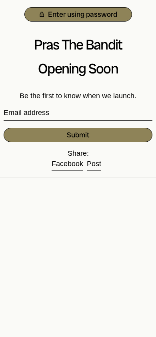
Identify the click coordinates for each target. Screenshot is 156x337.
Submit (78, 134)
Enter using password (81, 14)
